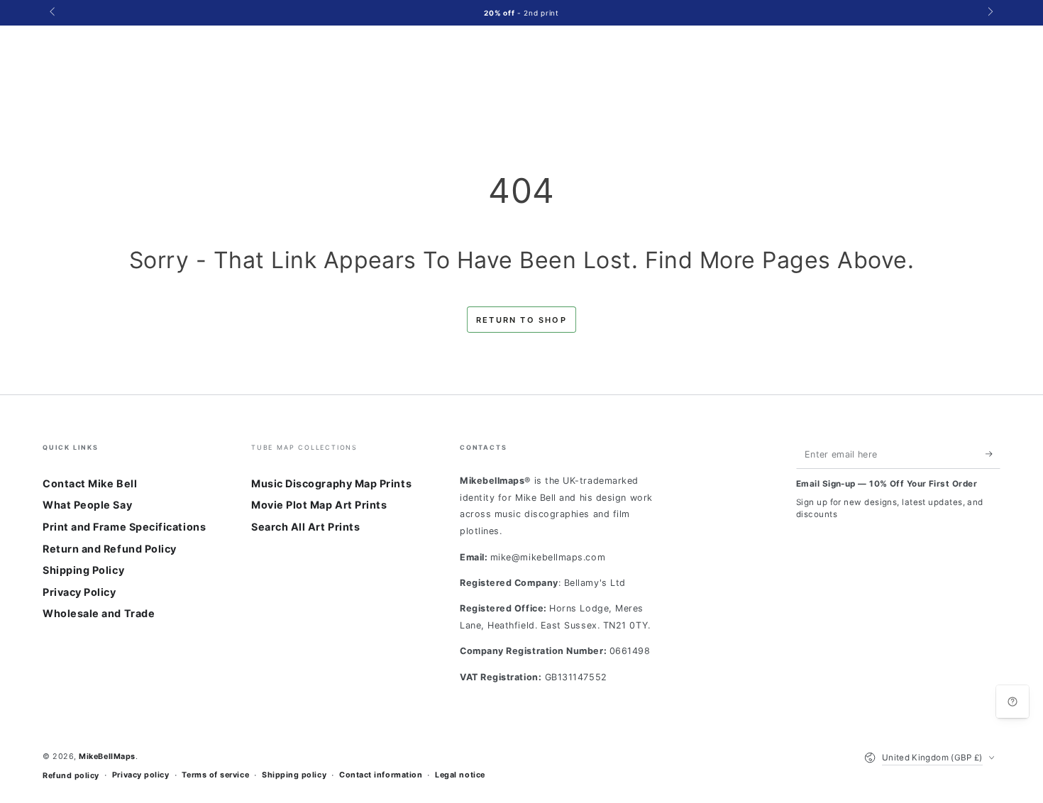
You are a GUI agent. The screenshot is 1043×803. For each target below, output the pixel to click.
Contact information (380, 775)
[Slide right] (989, 13)
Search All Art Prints (305, 527)
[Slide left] (54, 13)
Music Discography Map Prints (331, 483)
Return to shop (521, 320)
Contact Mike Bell (90, 483)
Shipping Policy (83, 570)
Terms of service (215, 775)
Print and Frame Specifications (124, 527)
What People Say (87, 505)
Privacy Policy (79, 592)
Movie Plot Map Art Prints (319, 505)
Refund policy (71, 775)
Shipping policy (294, 775)
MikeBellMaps (107, 756)
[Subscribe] (993, 454)
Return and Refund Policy (110, 549)
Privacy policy (141, 775)
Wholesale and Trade (99, 613)
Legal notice (460, 775)
